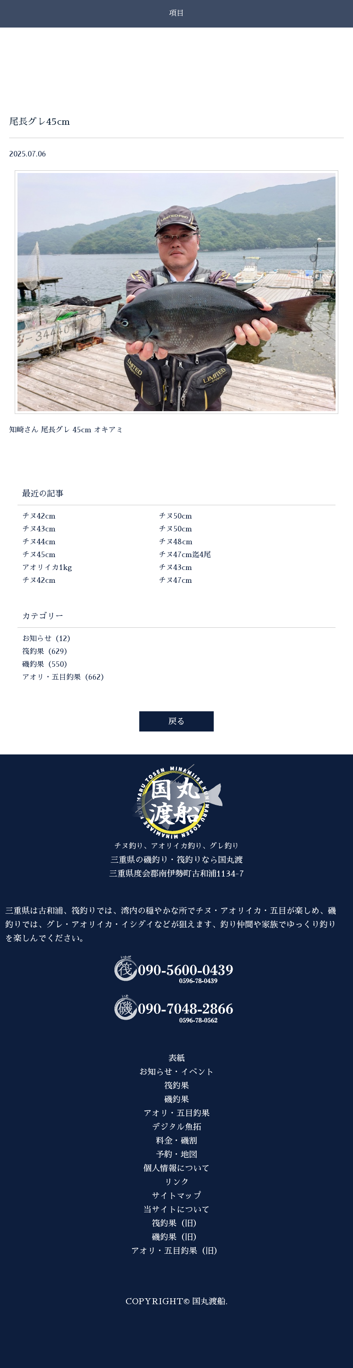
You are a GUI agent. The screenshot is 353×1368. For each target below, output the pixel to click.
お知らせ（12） (48, 638)
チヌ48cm (176, 542)
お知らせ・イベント (176, 1072)
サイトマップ (176, 1196)
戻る (176, 721)
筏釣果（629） (46, 651)
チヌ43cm (39, 529)
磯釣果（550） (46, 664)
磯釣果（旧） (176, 1237)
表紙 (176, 1058)
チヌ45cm (39, 554)
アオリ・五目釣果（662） (65, 677)
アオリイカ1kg (47, 567)
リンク (176, 1182)
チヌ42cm (39, 516)
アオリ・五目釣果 (176, 1113)
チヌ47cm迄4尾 (185, 554)
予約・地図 (176, 1154)
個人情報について (176, 1168)
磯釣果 (176, 1099)
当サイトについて (176, 1210)
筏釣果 (176, 1086)
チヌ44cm (39, 542)
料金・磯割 (176, 1141)
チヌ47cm (175, 580)
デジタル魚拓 (176, 1127)
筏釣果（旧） (176, 1223)
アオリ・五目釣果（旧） (176, 1251)
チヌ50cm (175, 516)
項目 (176, 13)
